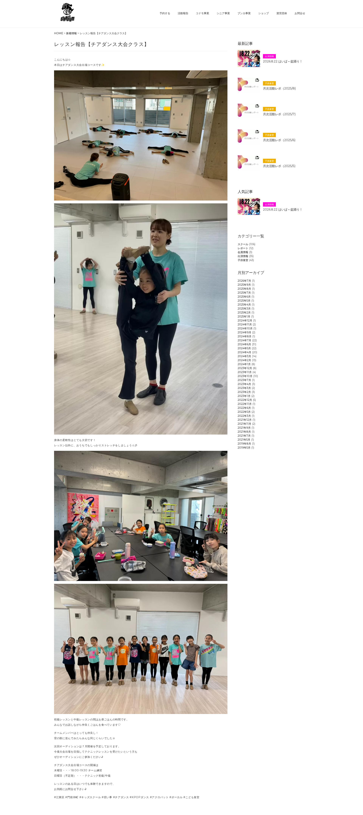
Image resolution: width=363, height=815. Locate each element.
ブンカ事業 (244, 13)
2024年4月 (244, 352)
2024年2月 (244, 360)
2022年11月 (245, 404)
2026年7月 (244, 280)
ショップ (263, 13)
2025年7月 (244, 292)
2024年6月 (244, 344)
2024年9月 (244, 332)
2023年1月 (244, 396)
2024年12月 (245, 320)
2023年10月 (245, 376)
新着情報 (71, 33)
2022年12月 (245, 400)
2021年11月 (244, 423)
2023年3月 (244, 388)
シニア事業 (223, 13)
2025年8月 (244, 288)
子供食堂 (243, 260)
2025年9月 (244, 284)
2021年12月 (245, 419)
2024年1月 (244, 364)
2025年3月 (244, 308)
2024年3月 (244, 356)
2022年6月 (244, 408)
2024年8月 (244, 336)
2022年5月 (244, 412)
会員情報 (243, 252)
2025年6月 (244, 296)
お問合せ (300, 13)
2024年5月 (244, 348)
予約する (165, 13)
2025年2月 (244, 312)
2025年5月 (244, 300)
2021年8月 (244, 431)
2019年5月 (244, 447)
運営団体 (281, 13)
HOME (58, 33)
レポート (243, 248)
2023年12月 (245, 368)
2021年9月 (244, 427)
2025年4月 (244, 304)
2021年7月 (244, 435)
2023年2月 (244, 392)
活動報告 (183, 13)
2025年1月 (244, 316)
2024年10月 (245, 328)
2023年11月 (245, 372)
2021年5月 (244, 439)
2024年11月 (245, 324)
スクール (243, 244)
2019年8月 (244, 443)
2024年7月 (244, 340)
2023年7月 (244, 380)
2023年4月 (244, 384)
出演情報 (243, 256)
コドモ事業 (202, 13)
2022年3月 (244, 416)
